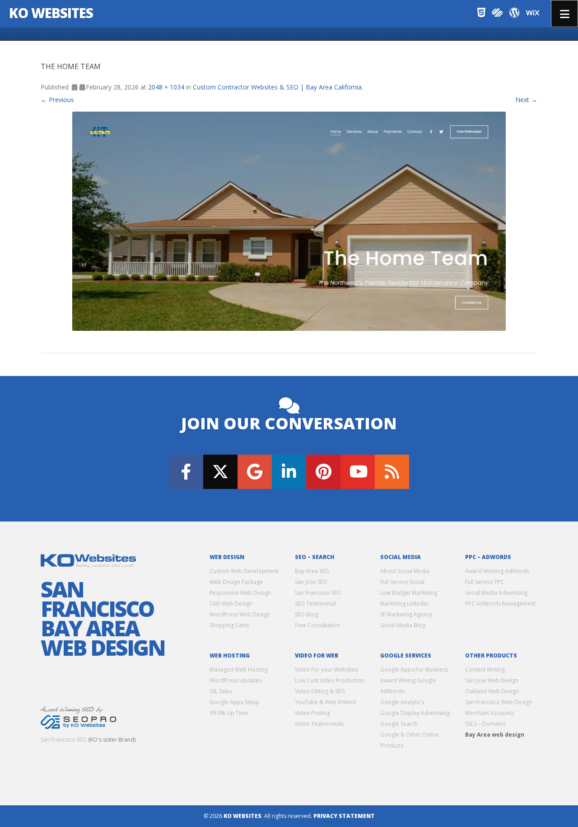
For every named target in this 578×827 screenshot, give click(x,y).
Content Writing (485, 669)
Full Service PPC (484, 582)
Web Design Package (236, 582)
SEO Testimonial (315, 603)
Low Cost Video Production (329, 680)
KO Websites (51, 13)
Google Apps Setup (234, 702)
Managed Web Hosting (239, 669)
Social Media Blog (402, 625)
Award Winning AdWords (497, 571)
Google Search (399, 724)
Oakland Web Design (492, 691)
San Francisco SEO (64, 739)
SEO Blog (306, 614)
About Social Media (404, 571)
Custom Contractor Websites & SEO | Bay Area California (277, 87)
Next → (526, 99)
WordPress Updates (235, 680)
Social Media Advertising (496, 593)
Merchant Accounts (489, 713)
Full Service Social (402, 582)
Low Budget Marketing (408, 593)
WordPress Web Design (240, 614)
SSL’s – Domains (485, 724)
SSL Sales (221, 691)
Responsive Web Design (240, 593)
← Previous (57, 99)
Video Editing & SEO (320, 691)
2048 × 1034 (166, 87)
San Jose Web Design (491, 680)
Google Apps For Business (414, 669)
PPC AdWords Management (500, 603)
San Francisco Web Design (498, 702)
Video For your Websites (326, 669)
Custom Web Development (244, 571)
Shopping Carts (229, 625)
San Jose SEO (311, 582)
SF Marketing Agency (406, 614)
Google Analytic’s (402, 702)
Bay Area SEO (312, 571)
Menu (564, 13)
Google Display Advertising (415, 713)
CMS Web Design (231, 603)
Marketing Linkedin (404, 603)
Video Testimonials (319, 724)
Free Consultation (317, 625)
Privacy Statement (344, 816)
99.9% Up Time (229, 713)
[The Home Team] (289, 221)
